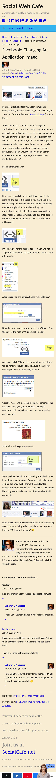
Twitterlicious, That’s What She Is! (29, 696)
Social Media (23, 73)
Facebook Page (37, 114)
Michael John (8, 629)
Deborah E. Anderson (15, 606)
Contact (30, 28)
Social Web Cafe (22, 7)
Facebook (14, 73)
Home (10, 28)
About (20, 28)
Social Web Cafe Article (37, 73)
